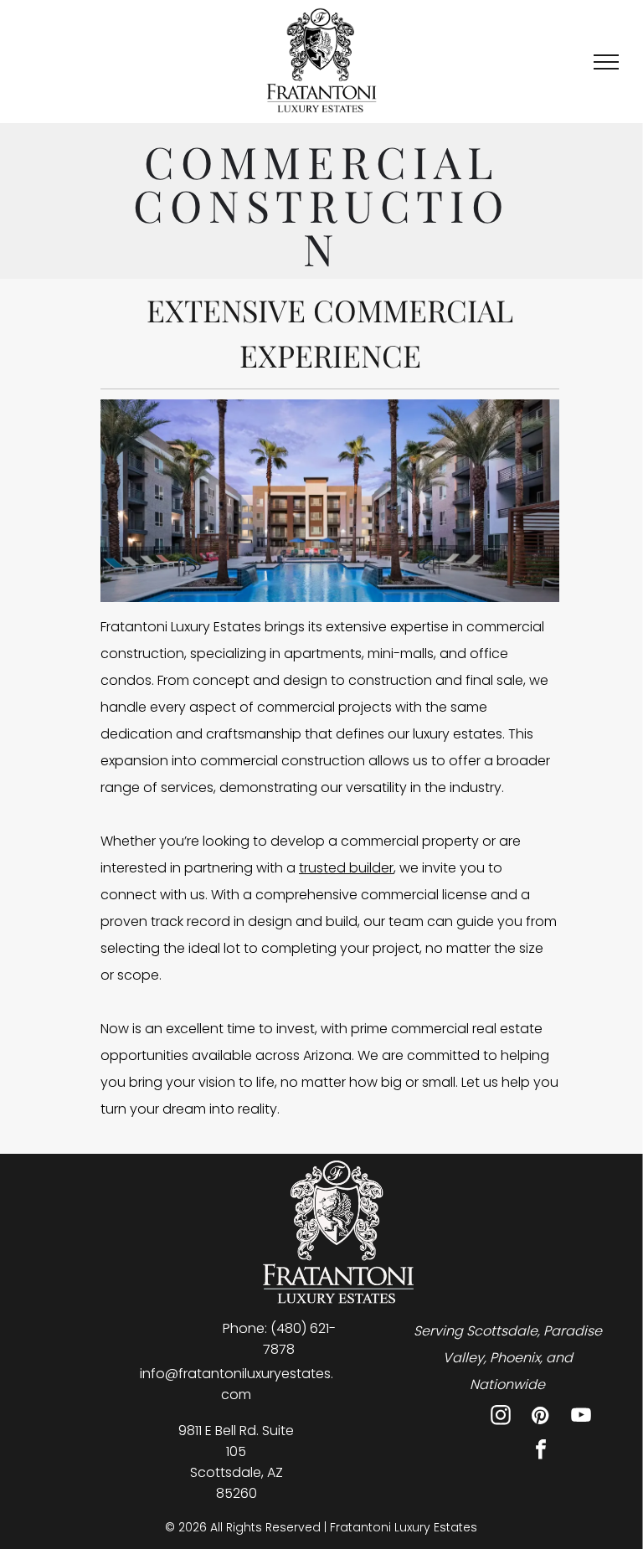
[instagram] (501, 1417)
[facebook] (541, 1451)
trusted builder (346, 867)
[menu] (606, 62)
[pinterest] (541, 1417)
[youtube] (581, 1417)
